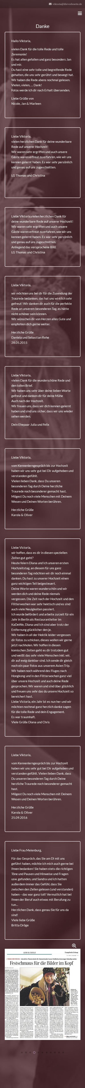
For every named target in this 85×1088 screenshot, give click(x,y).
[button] (79, 13)
